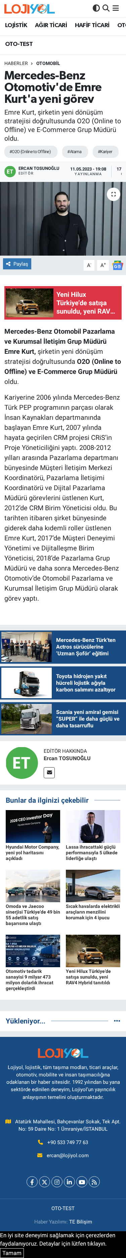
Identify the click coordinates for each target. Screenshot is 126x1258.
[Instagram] (56, 1181)
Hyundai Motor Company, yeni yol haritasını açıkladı (32, 852)
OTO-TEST (19, 44)
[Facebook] (32, 1181)
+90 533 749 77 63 (67, 1142)
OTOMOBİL (48, 63)
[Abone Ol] (117, 264)
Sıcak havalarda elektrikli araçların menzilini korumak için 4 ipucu (93, 912)
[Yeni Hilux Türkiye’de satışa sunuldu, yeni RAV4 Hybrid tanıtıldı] (93, 950)
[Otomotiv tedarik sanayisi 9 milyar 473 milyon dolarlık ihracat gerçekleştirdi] (33, 950)
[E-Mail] (49, 772)
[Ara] (106, 8)
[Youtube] (81, 1181)
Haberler (16, 63)
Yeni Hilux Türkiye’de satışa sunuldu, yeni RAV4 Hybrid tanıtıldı (88, 977)
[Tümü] (117, 1020)
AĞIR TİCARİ (51, 25)
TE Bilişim (80, 1222)
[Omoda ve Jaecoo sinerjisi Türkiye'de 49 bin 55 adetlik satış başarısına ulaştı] (33, 885)
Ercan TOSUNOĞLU (67, 758)
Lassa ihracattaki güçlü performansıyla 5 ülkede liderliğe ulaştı (92, 852)
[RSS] (94, 1181)
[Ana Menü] (116, 8)
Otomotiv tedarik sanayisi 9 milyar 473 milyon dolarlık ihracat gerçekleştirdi (29, 980)
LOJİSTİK (16, 25)
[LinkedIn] (69, 1181)
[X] (44, 1181)
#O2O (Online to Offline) (30, 151)
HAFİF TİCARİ (92, 25)
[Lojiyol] (29, 8)
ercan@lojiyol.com (68, 1155)
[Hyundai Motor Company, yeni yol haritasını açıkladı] (33, 826)
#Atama (74, 151)
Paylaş (20, 264)
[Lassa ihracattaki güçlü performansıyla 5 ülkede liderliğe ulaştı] (93, 826)
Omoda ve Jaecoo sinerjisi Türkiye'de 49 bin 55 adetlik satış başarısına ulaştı (33, 915)
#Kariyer (105, 151)
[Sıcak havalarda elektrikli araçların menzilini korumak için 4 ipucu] (93, 885)
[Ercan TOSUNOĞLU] (22, 762)
